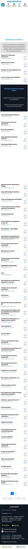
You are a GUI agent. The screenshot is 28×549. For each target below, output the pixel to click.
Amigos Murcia (15, 538)
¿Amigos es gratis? (18, 516)
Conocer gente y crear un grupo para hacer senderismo (10, 207)
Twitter (10, 513)
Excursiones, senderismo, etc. (10, 378)
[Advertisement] (14, 22)
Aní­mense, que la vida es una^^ (10, 400)
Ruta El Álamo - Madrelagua (9, 229)
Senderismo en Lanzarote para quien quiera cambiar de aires (10, 237)
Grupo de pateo (6, 407)
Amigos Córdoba (17, 537)
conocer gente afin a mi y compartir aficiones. (8, 430)
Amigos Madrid (6, 537)
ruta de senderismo (7, 437)
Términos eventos (7, 521)
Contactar (5, 518)
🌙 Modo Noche (14, 507)
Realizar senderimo (7, 422)
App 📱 (20, 520)
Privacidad (5, 520)
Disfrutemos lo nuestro (8, 251)
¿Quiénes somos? (7, 516)
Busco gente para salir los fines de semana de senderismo (11, 393)
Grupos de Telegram (10, 531)
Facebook (5, 513)
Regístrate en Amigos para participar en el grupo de (14, 98)
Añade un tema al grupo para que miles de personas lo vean (14, 105)
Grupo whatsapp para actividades (11, 199)
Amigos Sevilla (6, 538)
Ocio (2, 273)
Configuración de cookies (9, 542)
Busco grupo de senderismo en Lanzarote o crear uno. (10, 281)
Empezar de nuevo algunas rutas (11, 70)
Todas (23, 538)
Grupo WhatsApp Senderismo (10, 115)
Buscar (14, 510)
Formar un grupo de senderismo (10, 77)
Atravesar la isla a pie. (7, 214)
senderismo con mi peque (9, 370)
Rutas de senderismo (7, 129)
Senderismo (4, 295)
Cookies (11, 518)
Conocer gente (5, 333)
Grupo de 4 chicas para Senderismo (8, 56)
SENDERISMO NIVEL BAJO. (9, 265)
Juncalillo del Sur (6, 466)
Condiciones (13, 520)
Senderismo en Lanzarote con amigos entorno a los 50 (10, 319)
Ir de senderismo (6, 326)
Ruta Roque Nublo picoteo (9, 144)
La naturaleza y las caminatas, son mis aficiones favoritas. (11, 349)
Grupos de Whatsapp (10, 529)
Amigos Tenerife (17, 535)
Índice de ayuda (6, 510)
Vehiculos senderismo (7, 459)
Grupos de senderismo (8, 451)
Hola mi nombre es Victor (8, 385)
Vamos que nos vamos (7, 62)
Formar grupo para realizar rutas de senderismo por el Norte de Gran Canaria (10, 311)
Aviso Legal (18, 518)
